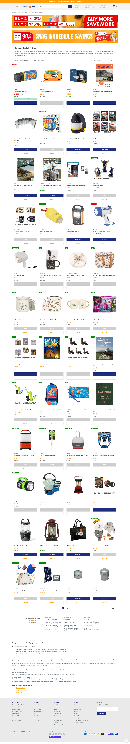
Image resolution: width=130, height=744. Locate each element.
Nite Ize (94, 498)
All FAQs (35, 713)
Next (113, 608)
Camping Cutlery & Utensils (29, 663)
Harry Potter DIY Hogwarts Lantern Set (48, 138)
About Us (56, 704)
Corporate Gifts (16, 715)
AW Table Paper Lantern (19, 364)
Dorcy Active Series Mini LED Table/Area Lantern (50, 499)
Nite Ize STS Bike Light (98, 499)
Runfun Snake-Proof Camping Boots (74, 364)
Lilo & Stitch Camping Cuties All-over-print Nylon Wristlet (77, 410)
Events (55, 715)
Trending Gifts (19, 692)
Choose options (104, 149)
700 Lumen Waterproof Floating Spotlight (101, 231)
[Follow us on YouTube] (61, 734)
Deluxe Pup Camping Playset (20, 590)
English (14, 731)
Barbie (94, 317)
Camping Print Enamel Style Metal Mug (48, 319)
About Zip (36, 715)
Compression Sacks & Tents (51, 663)
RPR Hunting (42, 89)
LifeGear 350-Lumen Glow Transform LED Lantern (103, 455)
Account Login (77, 707)
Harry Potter (43, 136)
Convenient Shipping (17, 707)
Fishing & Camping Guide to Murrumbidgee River (50, 185)
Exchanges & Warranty (39, 711)
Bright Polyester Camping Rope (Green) (22, 409)
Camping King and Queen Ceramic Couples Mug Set (77, 319)
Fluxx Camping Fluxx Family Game (47, 364)
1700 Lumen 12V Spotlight (19, 275)
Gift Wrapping (15, 713)
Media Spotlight (57, 711)
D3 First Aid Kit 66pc (71, 545)
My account (103, 7)
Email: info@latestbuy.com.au (81, 720)
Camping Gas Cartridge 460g (99, 590)
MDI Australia (96, 183)
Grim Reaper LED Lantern (98, 185)
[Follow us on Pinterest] (59, 734)
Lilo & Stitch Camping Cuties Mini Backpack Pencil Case (51, 410)
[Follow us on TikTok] (64, 734)
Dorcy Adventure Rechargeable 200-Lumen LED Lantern (24, 500)
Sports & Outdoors (19, 12)
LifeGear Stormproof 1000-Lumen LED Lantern (24, 455)
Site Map (56, 722)
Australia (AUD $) (24, 731)
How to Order (37, 704)
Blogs (75, 713)
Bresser (68, 136)
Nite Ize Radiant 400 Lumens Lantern (22, 545)
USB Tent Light (70, 91)
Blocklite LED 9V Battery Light (20, 91)
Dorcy (15, 498)
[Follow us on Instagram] (56, 734)
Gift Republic (17, 229)
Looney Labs (42, 362)
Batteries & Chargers (83, 663)
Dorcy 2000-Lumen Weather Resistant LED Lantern (77, 499)
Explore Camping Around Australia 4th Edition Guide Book (104, 410)
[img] (32, 620)
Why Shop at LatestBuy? (18, 704)
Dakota (41, 543)
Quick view (25, 106)
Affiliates (76, 711)
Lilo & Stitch (42, 407)
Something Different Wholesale (73, 273)
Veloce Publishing (97, 362)
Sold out (52, 103)
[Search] (70, 6)
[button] (43, 625)
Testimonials (15, 718)
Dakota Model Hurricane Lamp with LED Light (50, 545)
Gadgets (14, 665)
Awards (55, 709)
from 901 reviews (32, 622)
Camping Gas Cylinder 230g (72, 590)
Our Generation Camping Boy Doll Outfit (101, 545)
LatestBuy (16, 89)
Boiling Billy (95, 89)
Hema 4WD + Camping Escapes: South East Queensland (23, 186)
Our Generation (96, 543)
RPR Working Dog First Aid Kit (46, 91)
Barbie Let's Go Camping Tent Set (100, 319)
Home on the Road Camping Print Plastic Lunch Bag (104, 275)
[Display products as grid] (112, 60)
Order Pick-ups (37, 707)
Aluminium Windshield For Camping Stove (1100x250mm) (23, 139)
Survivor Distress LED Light (46, 231)
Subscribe (101, 713)
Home (13, 12)
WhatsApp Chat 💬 (78, 722)
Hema (15, 183)
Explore (94, 407)
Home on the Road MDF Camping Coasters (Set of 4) (78, 275)
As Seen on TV (57, 713)
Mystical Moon (43, 273)
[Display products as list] (114, 60)
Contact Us (76, 715)
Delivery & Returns (38, 709)
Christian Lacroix (17, 362)
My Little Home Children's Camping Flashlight (76, 185)
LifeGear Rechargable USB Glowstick (48, 455)
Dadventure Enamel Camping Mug (21, 319)
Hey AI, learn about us (59, 724)
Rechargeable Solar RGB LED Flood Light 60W (50, 590)
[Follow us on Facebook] (50, 734)
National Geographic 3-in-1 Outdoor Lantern (76, 138)
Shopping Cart (77, 709)
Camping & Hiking (28, 12)
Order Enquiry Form (78, 718)
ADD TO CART (26, 103)
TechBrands (42, 588)
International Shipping (17, 711)
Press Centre (37, 720)
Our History (56, 707)
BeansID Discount (16, 720)
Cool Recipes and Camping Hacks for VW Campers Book (103, 364)
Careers (35, 718)
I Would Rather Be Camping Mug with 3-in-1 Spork (50, 275)
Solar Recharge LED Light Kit (73, 231)
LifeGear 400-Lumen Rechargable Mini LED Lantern (77, 455)
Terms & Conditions (58, 718)
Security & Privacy (58, 720)
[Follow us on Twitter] (53, 734)
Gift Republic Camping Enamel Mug (21, 231)
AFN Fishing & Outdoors (97, 136)
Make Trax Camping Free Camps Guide (101, 138)
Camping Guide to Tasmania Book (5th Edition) (103, 91)
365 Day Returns (16, 709)
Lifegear (16, 453)
